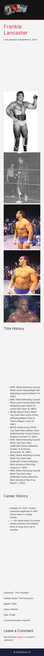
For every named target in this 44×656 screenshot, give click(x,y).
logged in (21, 637)
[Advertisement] (22, 66)
